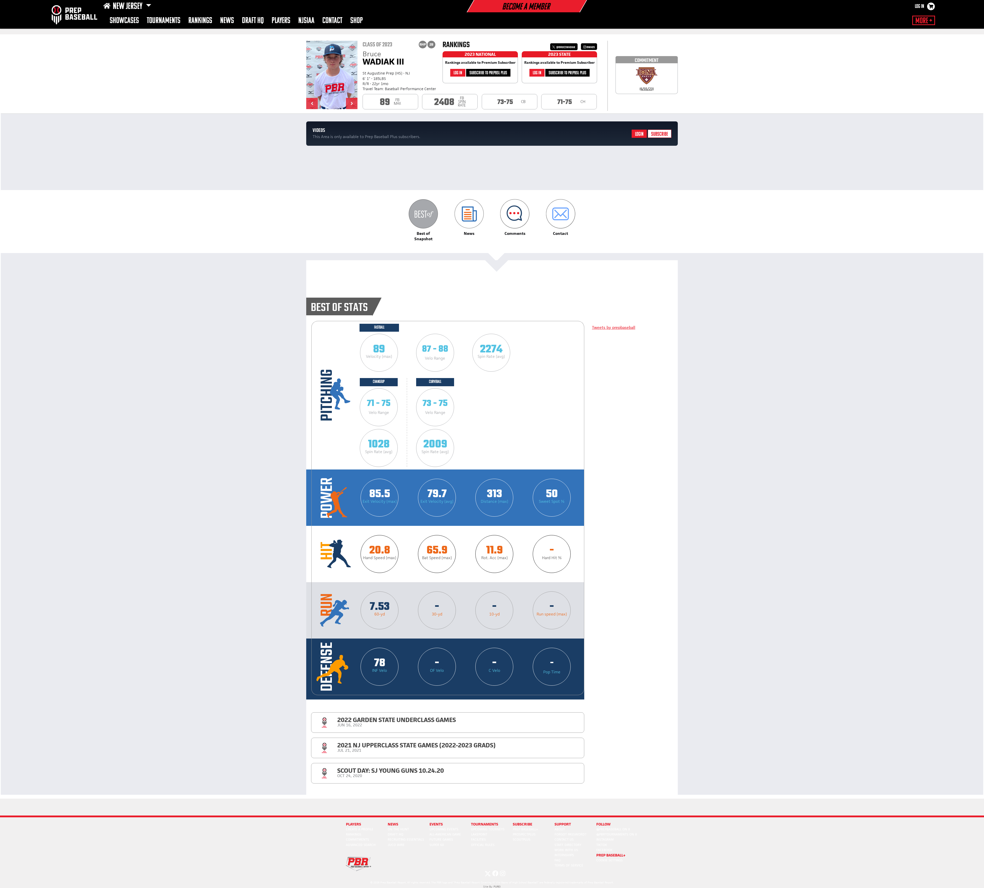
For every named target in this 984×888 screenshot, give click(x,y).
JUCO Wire (396, 845)
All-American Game (445, 834)
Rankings (200, 21)
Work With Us (566, 850)
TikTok (601, 845)
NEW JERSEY (128, 6)
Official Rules (483, 845)
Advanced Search (361, 845)
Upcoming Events (443, 829)
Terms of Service (569, 865)
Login (639, 134)
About (560, 829)
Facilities (478, 839)
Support (563, 824)
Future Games (441, 839)
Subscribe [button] (522, 824)
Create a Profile (359, 829)
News (227, 21)
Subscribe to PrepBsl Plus (488, 73)
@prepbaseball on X (613, 829)
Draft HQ (253, 21)
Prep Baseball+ (525, 829)
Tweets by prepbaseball (613, 327)
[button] (312, 103)
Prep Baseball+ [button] (611, 855)
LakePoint (479, 834)
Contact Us (564, 839)
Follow (603, 824)
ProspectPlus (524, 834)
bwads (590, 47)
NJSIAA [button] (306, 21)
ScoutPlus (521, 839)
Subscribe (659, 134)
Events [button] (436, 824)
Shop (356, 21)
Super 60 (436, 845)
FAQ (557, 860)
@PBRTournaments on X (616, 834)
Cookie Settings (609, 860)
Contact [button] (332, 21)
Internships (564, 855)
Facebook (604, 850)
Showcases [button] (124, 21)
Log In (919, 6)
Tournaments (163, 21)
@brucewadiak (565, 47)
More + (923, 21)
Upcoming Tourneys (488, 829)
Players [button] (281, 21)
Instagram (605, 839)
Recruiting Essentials (406, 839)
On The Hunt (398, 829)
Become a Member (526, 7)
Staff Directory (568, 845)
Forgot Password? (570, 834)
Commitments (357, 839)
